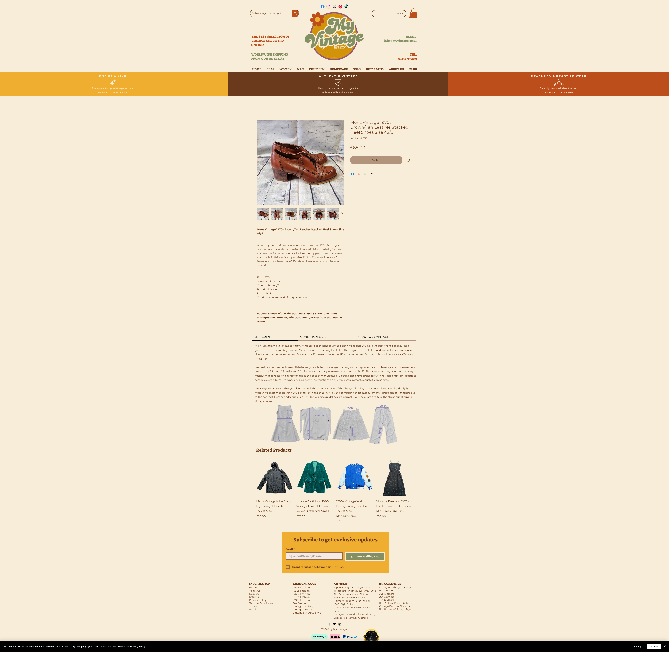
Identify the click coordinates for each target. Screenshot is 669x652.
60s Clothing (387, 593)
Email (290, 549)
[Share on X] (372, 174)
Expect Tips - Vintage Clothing (351, 617)
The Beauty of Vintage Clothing (351, 594)
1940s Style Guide (344, 604)
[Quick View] (274, 478)
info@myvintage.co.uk (400, 41)
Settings (637, 646)
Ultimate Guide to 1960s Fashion (352, 600)
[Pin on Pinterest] (359, 174)
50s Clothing (386, 590)
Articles (253, 609)
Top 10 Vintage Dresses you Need (352, 587)
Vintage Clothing (303, 606)
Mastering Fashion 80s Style (350, 597)
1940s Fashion (301, 587)
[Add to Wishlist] (408, 160)
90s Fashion (300, 603)
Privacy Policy (137, 646)
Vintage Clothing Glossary (395, 587)
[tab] (275, 337)
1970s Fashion (301, 597)
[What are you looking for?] (295, 13)
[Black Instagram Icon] (339, 624)
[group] (334, 491)
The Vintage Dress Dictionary (397, 603)
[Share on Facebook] (352, 174)
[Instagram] (328, 6)
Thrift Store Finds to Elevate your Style (355, 590)
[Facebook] (322, 6)
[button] (413, 13)
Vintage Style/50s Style (307, 612)
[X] (334, 6)
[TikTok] (346, 6)
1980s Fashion (301, 600)
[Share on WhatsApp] (366, 174)
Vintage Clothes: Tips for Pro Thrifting (355, 614)
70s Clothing (386, 596)
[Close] (665, 646)
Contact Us (256, 606)
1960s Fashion (301, 593)
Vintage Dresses (303, 609)
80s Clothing (387, 600)
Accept (654, 646)
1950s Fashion (301, 590)
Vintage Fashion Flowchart (395, 606)
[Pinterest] (340, 6)
